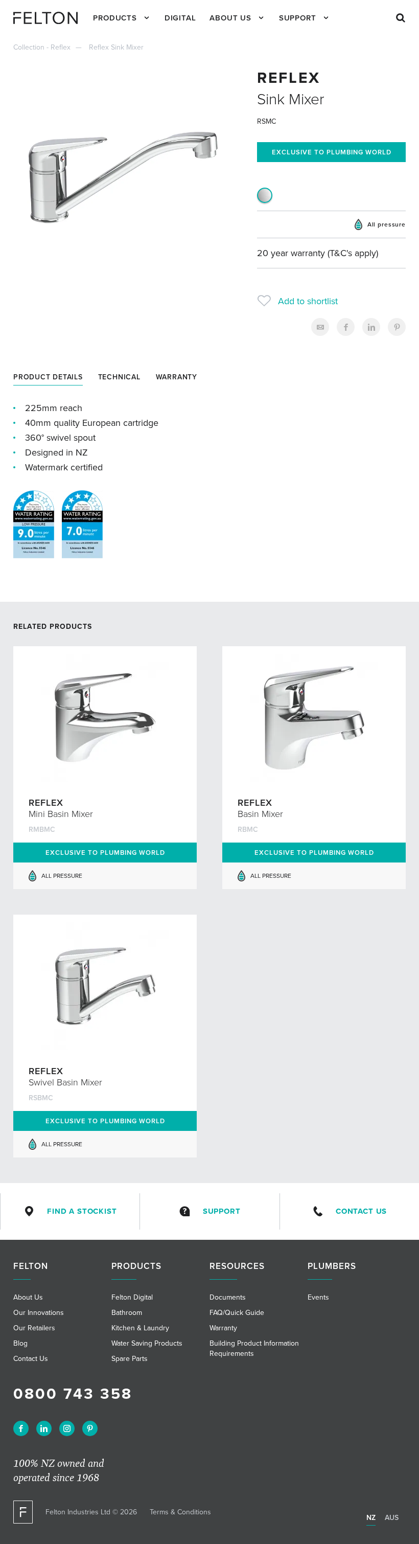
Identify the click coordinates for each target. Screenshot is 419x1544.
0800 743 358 (72, 1393)
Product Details (48, 377)
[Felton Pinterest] (90, 1428)
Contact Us (361, 1211)
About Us (230, 18)
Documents (228, 1297)
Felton (30, 1266)
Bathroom (126, 1312)
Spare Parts (129, 1358)
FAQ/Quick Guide (237, 1312)
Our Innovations (38, 1312)
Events (318, 1297)
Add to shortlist (308, 301)
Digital (180, 18)
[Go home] (49, 18)
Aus (392, 1517)
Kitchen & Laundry (140, 1328)
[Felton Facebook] (21, 1428)
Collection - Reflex (42, 47)
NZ (371, 1517)
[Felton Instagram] (67, 1428)
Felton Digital (132, 1297)
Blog (20, 1343)
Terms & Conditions (180, 1512)
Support (297, 18)
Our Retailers (34, 1328)
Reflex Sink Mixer (116, 47)
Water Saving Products (146, 1343)
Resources (237, 1266)
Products (115, 18)
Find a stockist (82, 1211)
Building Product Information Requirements (254, 1348)
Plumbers (332, 1266)
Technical (119, 377)
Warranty (176, 377)
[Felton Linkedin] (44, 1428)
